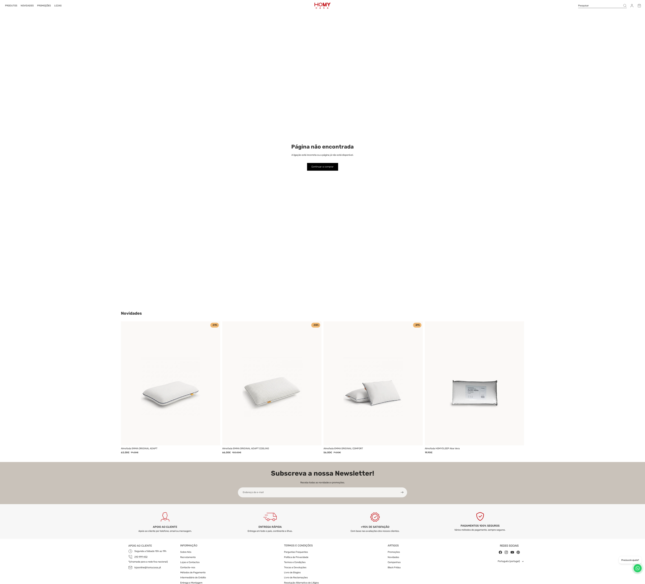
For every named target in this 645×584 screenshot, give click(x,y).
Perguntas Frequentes (296, 552)
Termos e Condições (295, 562)
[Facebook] (500, 552)
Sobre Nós (185, 552)
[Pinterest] (518, 552)
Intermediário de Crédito (193, 577)
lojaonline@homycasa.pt (147, 567)
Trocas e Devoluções (295, 567)
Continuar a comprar (322, 166)
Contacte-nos (187, 567)
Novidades (393, 557)
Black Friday (394, 567)
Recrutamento (188, 557)
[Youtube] (512, 552)
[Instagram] (506, 552)
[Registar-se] (402, 492)
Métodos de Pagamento (193, 572)
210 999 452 (140, 556)
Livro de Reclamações (296, 577)
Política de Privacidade (296, 557)
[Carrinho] (639, 5)
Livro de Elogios (292, 572)
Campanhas (394, 562)
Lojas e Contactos (190, 562)
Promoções (394, 552)
